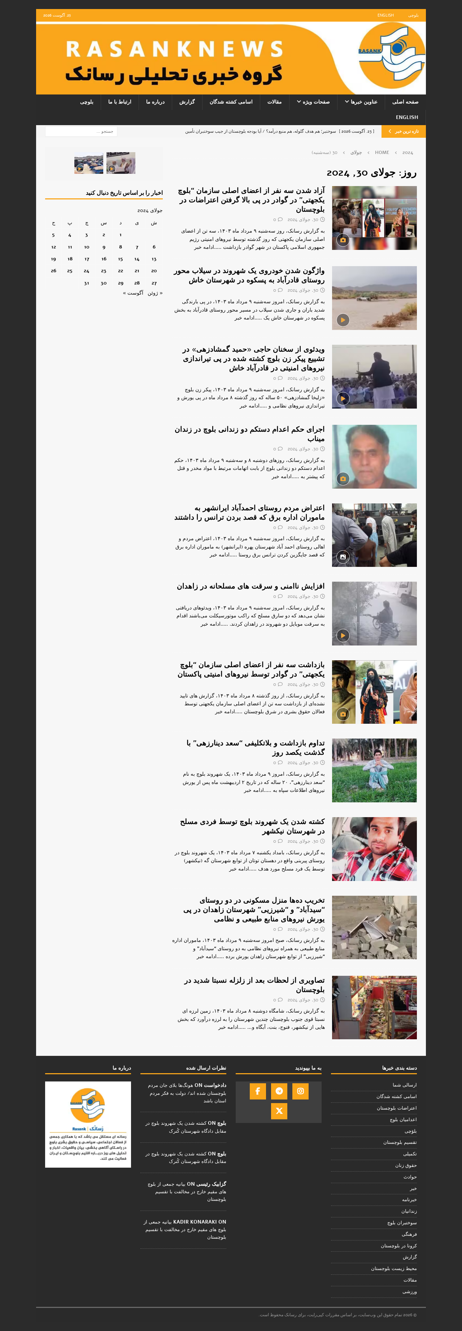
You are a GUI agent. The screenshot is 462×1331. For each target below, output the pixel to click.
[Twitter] (279, 1111)
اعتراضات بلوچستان (397, 1108)
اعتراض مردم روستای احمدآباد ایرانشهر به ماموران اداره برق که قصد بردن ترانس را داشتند (249, 512)
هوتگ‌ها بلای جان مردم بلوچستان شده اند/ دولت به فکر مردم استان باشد (187, 1093)
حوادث (410, 1177)
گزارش (187, 101)
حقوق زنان (406, 1165)
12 (53, 246)
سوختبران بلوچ (402, 1223)
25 (70, 270)
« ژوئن (155, 293)
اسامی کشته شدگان (231, 101)
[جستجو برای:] (81, 131)
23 (103, 270)
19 (53, 258)
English (386, 15)
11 (70, 246)
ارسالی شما (405, 1085)
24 (87, 270)
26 (53, 270)
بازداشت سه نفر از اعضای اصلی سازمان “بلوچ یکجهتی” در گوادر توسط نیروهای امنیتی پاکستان (251, 669)
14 (137, 258)
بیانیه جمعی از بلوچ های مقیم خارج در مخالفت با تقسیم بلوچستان (187, 1192)
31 (86, 282)
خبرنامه (409, 1199)
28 (137, 282)
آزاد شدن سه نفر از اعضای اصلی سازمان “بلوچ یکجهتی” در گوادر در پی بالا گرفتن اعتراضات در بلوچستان (251, 200)
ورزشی (409, 1291)
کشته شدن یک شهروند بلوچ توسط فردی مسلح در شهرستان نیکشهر (252, 826)
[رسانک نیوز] (231, 90)
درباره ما (155, 101)
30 (104, 282)
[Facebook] (258, 1091)
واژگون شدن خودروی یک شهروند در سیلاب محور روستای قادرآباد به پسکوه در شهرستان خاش (249, 275)
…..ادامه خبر (208, 247)
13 (154, 258)
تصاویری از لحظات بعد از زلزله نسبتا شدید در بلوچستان (254, 985)
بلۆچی (411, 1131)
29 (120, 282)
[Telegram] (279, 1091)
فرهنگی (409, 1234)
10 (87, 246)
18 (70, 258)
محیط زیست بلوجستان (394, 1268)
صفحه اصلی (405, 101)
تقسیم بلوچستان (400, 1142)
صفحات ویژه (316, 101)
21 (137, 270)
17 (86, 258)
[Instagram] (300, 1091)
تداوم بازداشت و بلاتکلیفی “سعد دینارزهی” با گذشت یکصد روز (256, 747)
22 (120, 270)
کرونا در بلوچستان (399, 1246)
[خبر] (374, 218)
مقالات (274, 101)
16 (103, 258)
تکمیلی (410, 1154)
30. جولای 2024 (303, 219)
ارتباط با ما (119, 101)
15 (120, 258)
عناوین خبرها (364, 101)
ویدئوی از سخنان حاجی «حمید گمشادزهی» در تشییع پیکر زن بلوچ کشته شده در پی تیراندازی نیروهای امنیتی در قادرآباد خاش (254, 358)
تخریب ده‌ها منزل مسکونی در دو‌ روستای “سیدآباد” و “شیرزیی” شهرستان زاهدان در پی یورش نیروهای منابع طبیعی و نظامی (254, 909)
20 (154, 270)
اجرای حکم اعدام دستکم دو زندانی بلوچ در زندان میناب (250, 434)
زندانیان (409, 1211)
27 (154, 282)
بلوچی (413, 15)
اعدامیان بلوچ (403, 1119)
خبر (413, 1188)
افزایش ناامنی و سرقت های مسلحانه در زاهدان (251, 586)
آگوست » (133, 293)
